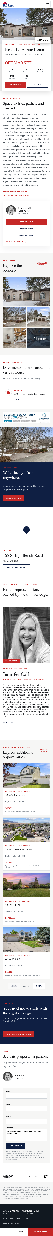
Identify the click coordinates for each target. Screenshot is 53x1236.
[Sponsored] (26, 418)
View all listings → (44, 750)
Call (6, 1232)
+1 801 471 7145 (24, 211)
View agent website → (16, 242)
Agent (19, 1218)
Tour (21, 1232)
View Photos (15, 85)
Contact (26, 1218)
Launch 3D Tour (13, 498)
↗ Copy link (45, 1176)
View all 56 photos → (42, 264)
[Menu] (48, 4)
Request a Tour (26, 229)
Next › (39, 986)
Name (8, 1091)
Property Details (8, 1218)
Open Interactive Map (16, 567)
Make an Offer (26, 236)
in (36, 1176)
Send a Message (24, 680)
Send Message (26, 221)
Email (8, 1104)
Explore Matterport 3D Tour (16, 195)
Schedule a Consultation (18, 1034)
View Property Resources (15, 191)
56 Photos (42, 40)
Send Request (15, 1146)
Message (9, 1127)
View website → (40, 680)
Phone (8, 1117)
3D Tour (37, 85)
